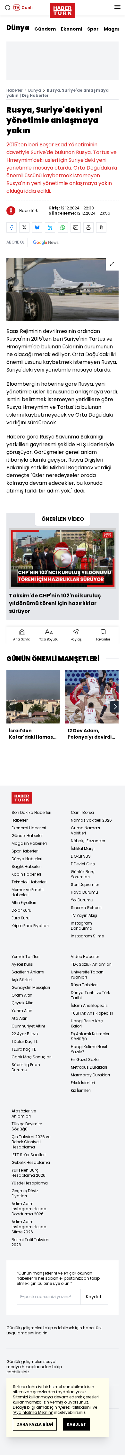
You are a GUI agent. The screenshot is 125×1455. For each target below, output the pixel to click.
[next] (115, 707)
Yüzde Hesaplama (30, 1183)
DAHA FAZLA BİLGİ (34, 1424)
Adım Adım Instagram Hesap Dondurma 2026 (29, 1209)
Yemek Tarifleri (25, 956)
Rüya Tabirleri (84, 985)
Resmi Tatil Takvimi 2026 (30, 1242)
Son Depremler (85, 884)
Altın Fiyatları (24, 902)
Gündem (45, 29)
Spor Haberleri (25, 851)
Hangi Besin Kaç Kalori (87, 1023)
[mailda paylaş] (76, 227)
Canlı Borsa (82, 812)
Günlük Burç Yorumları (83, 874)
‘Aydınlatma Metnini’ (33, 1412)
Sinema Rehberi (86, 907)
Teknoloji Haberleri (29, 882)
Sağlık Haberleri (27, 866)
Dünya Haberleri (27, 858)
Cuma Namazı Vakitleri (85, 830)
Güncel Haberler (27, 835)
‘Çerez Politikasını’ (75, 1407)
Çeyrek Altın (23, 1003)
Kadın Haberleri (26, 874)
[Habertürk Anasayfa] (62, 9)
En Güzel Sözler (85, 1059)
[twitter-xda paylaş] (24, 227)
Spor (93, 29)
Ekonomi (71, 29)
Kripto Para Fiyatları (30, 925)
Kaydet (94, 1297)
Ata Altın (20, 1018)
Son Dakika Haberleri (31, 812)
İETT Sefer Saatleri (29, 1154)
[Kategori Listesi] (117, 7)
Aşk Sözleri (22, 979)
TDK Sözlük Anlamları (91, 964)
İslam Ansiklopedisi (90, 1005)
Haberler (14, 90)
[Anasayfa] (22, 798)
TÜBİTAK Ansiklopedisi (92, 1013)
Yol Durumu (82, 900)
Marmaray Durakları (90, 1075)
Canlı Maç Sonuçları (32, 1057)
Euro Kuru (20, 918)
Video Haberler (85, 956)
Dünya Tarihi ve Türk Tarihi (90, 995)
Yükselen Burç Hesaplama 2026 (29, 1172)
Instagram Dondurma (81, 925)
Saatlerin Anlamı (28, 972)
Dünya (17, 27)
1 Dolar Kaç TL (25, 1041)
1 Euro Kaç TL (24, 1049)
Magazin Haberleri (29, 843)
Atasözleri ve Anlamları (24, 1113)
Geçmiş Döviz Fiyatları (25, 1193)
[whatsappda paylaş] (63, 227)
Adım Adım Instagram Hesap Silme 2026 (29, 1227)
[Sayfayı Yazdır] (88, 227)
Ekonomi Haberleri (29, 828)
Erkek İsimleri (83, 1082)
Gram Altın (22, 995)
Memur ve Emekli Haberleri (28, 892)
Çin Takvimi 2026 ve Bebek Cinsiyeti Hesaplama (31, 1142)
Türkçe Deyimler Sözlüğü (27, 1126)
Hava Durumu (84, 892)
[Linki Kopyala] (101, 227)
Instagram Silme (87, 936)
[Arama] (7, 7)
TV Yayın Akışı (84, 915)
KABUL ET (76, 1424)
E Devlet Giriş (83, 864)
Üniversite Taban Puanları (87, 974)
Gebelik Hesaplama (31, 1162)
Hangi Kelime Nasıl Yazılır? (89, 1049)
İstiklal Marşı (83, 848)
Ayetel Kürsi (22, 964)
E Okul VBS (81, 856)
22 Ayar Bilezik (25, 1033)
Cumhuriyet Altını (28, 1026)
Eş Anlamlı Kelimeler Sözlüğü (90, 1036)
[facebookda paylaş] (11, 227)
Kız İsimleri (81, 1090)
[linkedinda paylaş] (50, 227)
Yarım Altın (22, 1010)
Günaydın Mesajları (31, 987)
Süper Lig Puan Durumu (26, 1067)
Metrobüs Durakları (89, 1067)
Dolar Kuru (21, 910)
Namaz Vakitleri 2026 (91, 820)
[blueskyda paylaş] (37, 227)
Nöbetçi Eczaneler (88, 840)
